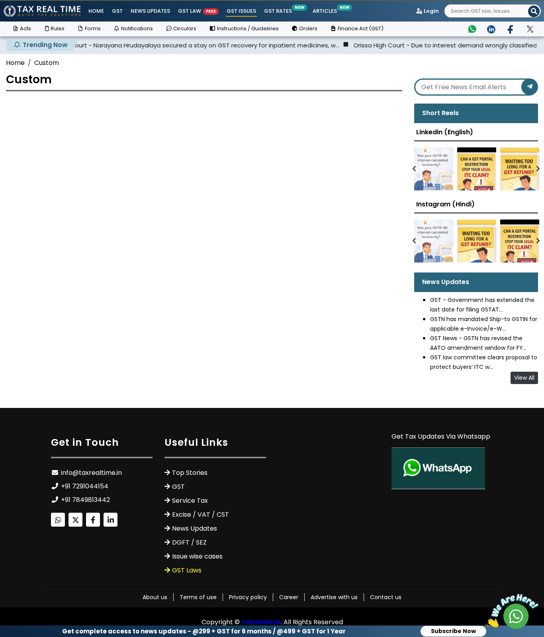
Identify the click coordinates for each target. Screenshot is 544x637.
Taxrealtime (261, 622)
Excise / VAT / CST (200, 514)
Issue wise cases (197, 556)
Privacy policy (248, 597)
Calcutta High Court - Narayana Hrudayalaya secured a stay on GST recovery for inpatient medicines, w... (165, 45)
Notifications (136, 28)
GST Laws (187, 570)
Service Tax (190, 500)
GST (117, 11)
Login (431, 11)
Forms (92, 28)
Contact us (385, 597)
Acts (25, 28)
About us (155, 597)
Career (288, 597)
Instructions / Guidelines (247, 28)
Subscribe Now (453, 631)
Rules (58, 28)
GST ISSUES (241, 11)
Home (96, 11)
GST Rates (278, 11)
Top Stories (189, 472)
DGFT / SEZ (189, 542)
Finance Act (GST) (360, 28)
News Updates (150, 11)
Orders (307, 28)
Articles (325, 11)
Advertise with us (334, 597)
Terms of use (198, 597)
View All (524, 378)
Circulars (184, 28)
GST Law (197, 11)
